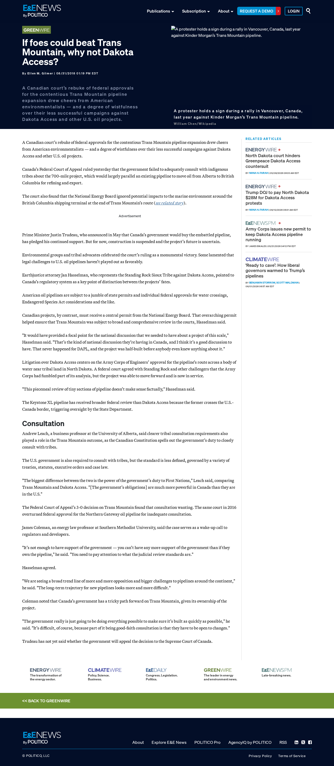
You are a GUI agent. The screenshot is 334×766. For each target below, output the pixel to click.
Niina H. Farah (258, 173)
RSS (283, 742)
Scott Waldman (287, 282)
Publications (158, 11)
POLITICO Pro (207, 742)
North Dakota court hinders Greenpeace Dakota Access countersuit (273, 160)
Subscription (194, 11)
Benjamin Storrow (262, 282)
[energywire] (262, 150)
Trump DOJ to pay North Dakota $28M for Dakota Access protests (277, 197)
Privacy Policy (260, 756)
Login (294, 11)
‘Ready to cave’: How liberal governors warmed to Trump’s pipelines (275, 270)
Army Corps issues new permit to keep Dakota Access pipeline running (278, 234)
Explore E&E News (169, 742)
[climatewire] (263, 259)
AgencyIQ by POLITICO (250, 742)
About (223, 11)
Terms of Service (292, 756)
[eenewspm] (262, 223)
